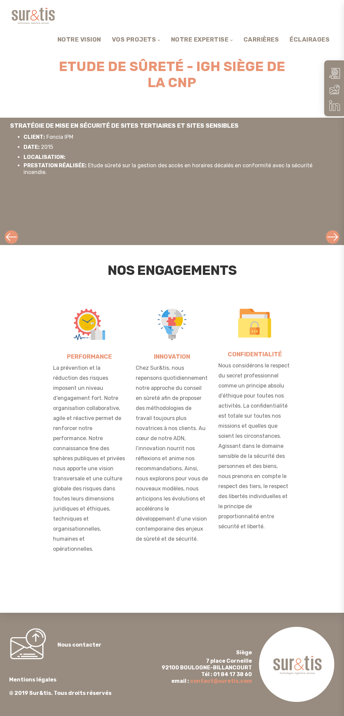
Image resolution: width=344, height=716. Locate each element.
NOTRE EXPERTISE (200, 39)
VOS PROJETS (134, 39)
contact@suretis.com (221, 681)
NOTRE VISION (79, 39)
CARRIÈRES (261, 39)
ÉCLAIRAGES (310, 39)
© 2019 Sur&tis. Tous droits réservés (60, 686)
